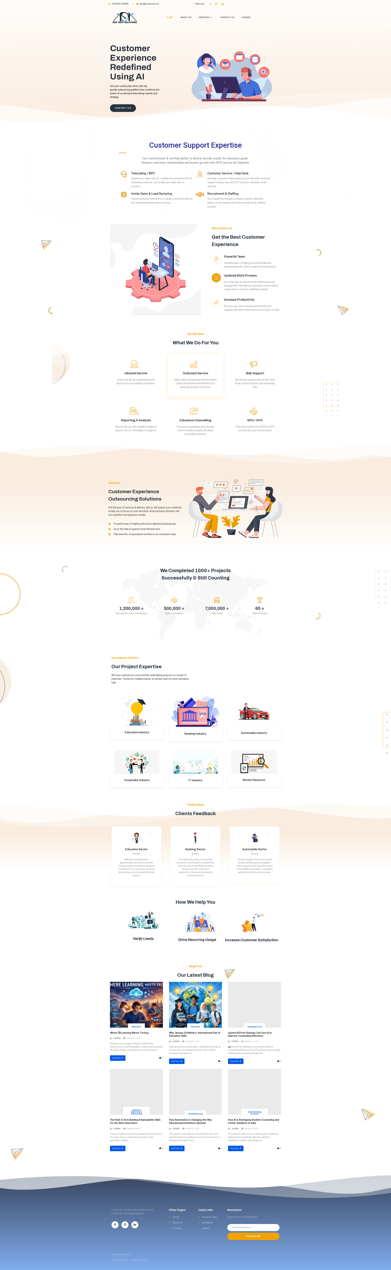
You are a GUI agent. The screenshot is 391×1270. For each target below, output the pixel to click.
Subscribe (253, 1236)
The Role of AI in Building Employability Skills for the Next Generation (135, 1121)
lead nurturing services (254, 1113)
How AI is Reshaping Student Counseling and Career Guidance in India (253, 1121)
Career (246, 17)
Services (204, 17)
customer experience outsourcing (136, 1112)
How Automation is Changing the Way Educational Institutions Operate (190, 1121)
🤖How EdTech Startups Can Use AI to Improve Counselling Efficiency (250, 1034)
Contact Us (227, 17)
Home (170, 17)
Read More (116, 1058)
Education (136, 1026)
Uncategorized (255, 1026)
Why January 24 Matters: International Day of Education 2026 (194, 1034)
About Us (186, 17)
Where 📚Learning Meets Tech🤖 (129, 1033)
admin (117, 1038)
